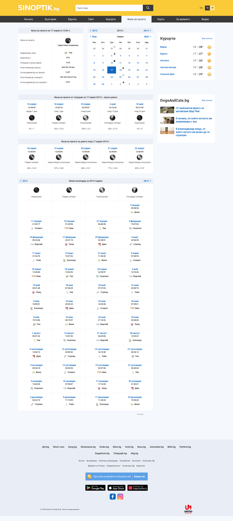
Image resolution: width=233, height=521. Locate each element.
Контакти (136, 461)
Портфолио (125, 461)
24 (112, 77)
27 (112, 49)
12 (129, 63)
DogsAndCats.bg (174, 100)
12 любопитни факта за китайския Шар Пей (190, 110)
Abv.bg (45, 447)
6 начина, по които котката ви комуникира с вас (194, 120)
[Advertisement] (85, 422)
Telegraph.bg (120, 453)
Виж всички (207, 38)
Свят (91, 19)
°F (212, 8)
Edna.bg (117, 447)
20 (138, 70)
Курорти (111, 19)
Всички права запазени (70, 509)
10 (112, 63)
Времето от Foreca (96, 466)
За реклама (91, 461)
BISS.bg (172, 447)
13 (138, 63)
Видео (205, 19)
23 (103, 77)
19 (129, 70)
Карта (160, 19)
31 (147, 49)
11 (120, 63)
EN (201, 8)
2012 (94, 30)
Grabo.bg (104, 447)
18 (120, 70)
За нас (81, 461)
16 (103, 70)
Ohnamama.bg (88, 447)
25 (94, 49)
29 (129, 49)
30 (138, 49)
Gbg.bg (134, 453)
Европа (72, 19)
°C (207, 8)
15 (94, 70)
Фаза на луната (136, 19)
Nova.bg (141, 447)
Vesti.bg (129, 447)
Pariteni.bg (185, 447)
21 (147, 70)
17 (112, 70)
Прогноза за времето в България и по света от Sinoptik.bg (40, 8)
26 (103, 49)
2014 (146, 30)
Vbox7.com (58, 447)
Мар (94, 36)
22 (94, 77)
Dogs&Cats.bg (102, 453)
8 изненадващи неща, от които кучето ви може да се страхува (193, 132)
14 (147, 63)
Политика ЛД (148, 461)
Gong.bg (72, 447)
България (50, 19)
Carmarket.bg (157, 447)
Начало (28, 19)
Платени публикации (108, 461)
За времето (183, 19)
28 (120, 49)
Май (146, 36)
